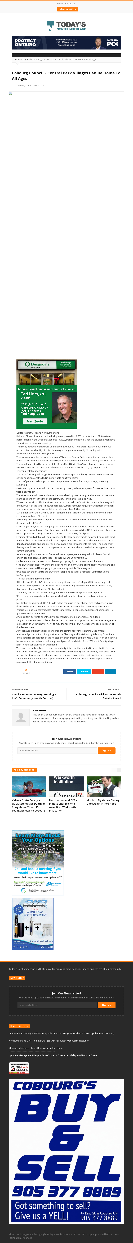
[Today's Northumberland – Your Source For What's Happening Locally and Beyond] (66, 26)
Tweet (84, 671)
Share (70, 671)
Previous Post (21, 689)
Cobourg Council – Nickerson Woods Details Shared (98, 696)
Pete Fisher (40, 710)
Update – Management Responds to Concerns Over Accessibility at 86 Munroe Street (53, 1055)
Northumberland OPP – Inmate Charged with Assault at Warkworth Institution (63, 805)
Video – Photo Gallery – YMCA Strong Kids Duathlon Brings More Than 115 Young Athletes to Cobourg (29, 805)
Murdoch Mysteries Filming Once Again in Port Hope (103, 802)
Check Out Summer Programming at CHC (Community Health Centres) (34, 696)
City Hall (27, 59)
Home (60, 3)
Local (28, 85)
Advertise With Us (67, 9)
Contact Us (70, 3)
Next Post (114, 689)
